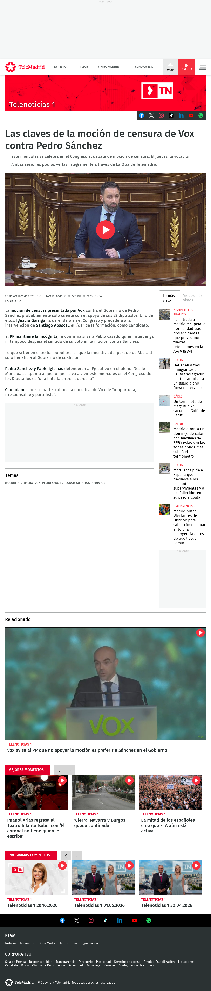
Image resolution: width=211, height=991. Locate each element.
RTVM (10, 936)
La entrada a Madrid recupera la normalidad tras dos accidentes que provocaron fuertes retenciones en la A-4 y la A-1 (164, 314)
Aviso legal (93, 965)
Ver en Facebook (62, 921)
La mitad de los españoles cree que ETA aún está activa (170, 792)
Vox (37, 482)
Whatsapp (201, 115)
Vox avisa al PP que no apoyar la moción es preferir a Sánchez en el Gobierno (105, 683)
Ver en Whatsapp (149, 920)
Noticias (61, 67)
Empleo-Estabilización (159, 961)
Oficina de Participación (48, 965)
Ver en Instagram (91, 920)
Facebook (142, 115)
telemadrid (19, 982)
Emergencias (184, 506)
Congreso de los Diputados (85, 482)
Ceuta (178, 360)
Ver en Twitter (77, 921)
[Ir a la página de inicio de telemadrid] (25, 67)
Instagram (161, 115)
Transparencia (65, 961)
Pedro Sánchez (52, 482)
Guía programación (85, 943)
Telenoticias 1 (19, 744)
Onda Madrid (108, 67)
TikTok (171, 115)
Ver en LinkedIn (120, 920)
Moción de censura (19, 482)
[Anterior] (59, 770)
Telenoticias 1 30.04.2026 (170, 877)
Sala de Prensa (15, 961)
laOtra (64, 943)
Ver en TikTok (105, 921)
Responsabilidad (40, 961)
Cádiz (177, 396)
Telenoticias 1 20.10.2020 (36, 877)
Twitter (151, 115)
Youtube (191, 115)
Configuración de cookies (136, 965)
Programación (142, 67)
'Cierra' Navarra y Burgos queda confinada (103, 792)
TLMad (83, 67)
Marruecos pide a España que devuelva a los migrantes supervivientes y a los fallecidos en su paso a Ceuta (164, 468)
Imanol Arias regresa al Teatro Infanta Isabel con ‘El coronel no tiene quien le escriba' (36, 792)
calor (178, 424)
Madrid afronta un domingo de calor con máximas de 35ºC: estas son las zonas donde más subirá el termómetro (164, 427)
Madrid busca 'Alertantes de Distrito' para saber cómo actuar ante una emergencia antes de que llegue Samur (164, 509)
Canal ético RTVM (17, 965)
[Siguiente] (70, 770)
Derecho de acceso (127, 961)
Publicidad (103, 961)
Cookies (109, 965)
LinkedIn (181, 115)
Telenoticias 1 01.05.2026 (103, 877)
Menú (203, 67)
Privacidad (75, 965)
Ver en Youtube (134, 920)
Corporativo (18, 954)
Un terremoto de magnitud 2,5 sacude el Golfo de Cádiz (164, 400)
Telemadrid (27, 943)
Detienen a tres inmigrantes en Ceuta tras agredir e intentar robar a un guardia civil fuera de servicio (164, 363)
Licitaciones (186, 961)
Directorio (86, 961)
